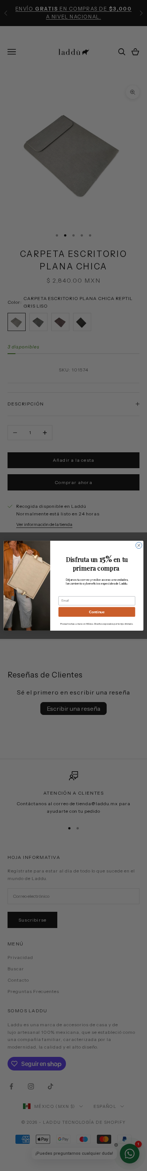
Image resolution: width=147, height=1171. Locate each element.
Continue (96, 611)
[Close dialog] (139, 545)
